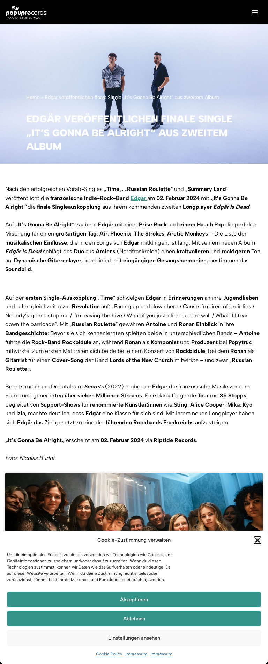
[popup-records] (26, 12)
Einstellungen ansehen (134, 638)
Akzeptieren (134, 599)
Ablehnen (134, 619)
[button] (257, 540)
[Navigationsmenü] (255, 12)
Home (33, 97)
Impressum (136, 653)
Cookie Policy (109, 653)
